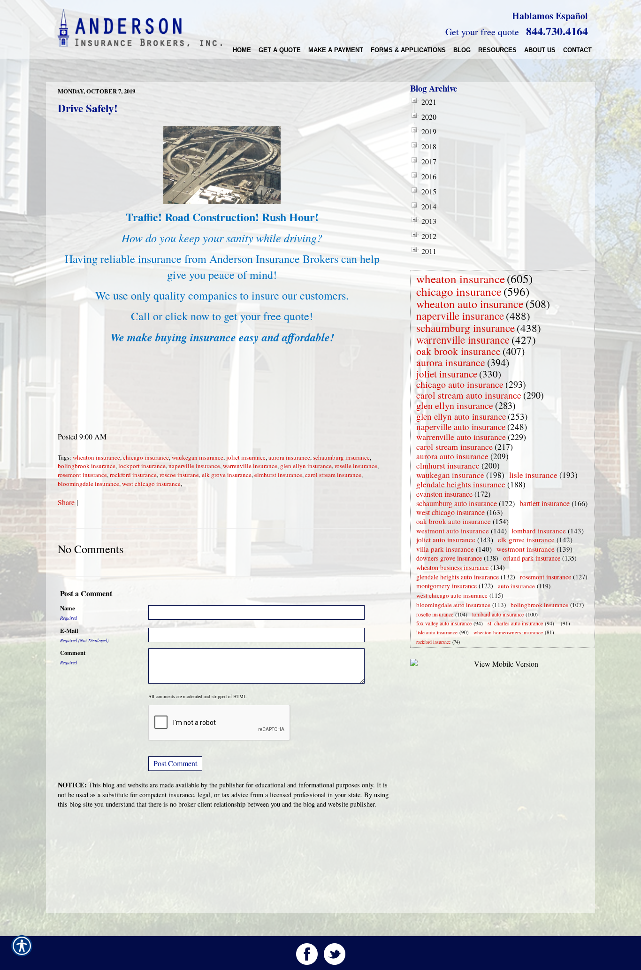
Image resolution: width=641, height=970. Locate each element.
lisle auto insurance (437, 632)
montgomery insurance (446, 585)
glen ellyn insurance (306, 466)
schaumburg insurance (341, 457)
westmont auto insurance (452, 530)
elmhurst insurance (278, 474)
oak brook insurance (458, 351)
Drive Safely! (88, 108)
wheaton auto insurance (470, 303)
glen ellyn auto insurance (461, 416)
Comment (72, 652)
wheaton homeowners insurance (508, 632)
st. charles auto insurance (515, 623)
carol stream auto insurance (468, 395)
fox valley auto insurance (444, 623)
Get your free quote (482, 31)
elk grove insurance (227, 474)
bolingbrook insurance (86, 466)
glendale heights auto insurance (457, 576)
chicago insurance (146, 457)
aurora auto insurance (452, 456)
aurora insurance (289, 457)
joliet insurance (246, 457)
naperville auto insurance (460, 426)
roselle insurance (356, 466)
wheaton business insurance (452, 567)
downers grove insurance (449, 558)
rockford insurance (133, 474)
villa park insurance (445, 549)
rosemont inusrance (82, 474)
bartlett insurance (544, 503)
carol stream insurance (333, 474)
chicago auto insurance (460, 384)
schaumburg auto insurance (456, 503)
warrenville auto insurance (461, 436)
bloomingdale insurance (88, 483)
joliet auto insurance (445, 539)
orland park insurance (531, 558)
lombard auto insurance (498, 614)
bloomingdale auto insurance (453, 604)
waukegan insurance (197, 457)
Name (67, 608)
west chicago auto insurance (452, 595)
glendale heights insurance (460, 484)
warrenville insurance (250, 466)
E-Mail (69, 630)
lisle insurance (533, 475)
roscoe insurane (179, 474)
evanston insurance (444, 494)
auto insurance (516, 586)
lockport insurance (142, 466)
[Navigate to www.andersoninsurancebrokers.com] (559, 623)
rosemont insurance (545, 576)
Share (66, 502)
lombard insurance (538, 530)
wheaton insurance (96, 457)
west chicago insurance (151, 483)
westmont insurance (525, 549)
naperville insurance (194, 466)
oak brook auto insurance (453, 521)
